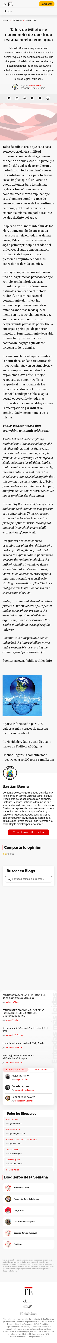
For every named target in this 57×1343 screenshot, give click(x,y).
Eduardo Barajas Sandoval (25, 1233)
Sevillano (18, 1244)
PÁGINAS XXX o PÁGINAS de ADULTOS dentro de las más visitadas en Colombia (25, 996)
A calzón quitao (13, 1160)
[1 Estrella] (3, 854)
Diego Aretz (19, 1210)
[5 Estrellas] (13, 854)
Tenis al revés (12, 1149)
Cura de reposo (20, 1086)
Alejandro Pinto (12, 1002)
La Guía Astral (12, 1170)
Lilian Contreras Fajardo (24, 1221)
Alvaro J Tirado (12, 1020)
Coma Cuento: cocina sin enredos (21, 1139)
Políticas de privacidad (27, 1321)
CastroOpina (12, 1119)
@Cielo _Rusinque (17, 1133)
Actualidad (17, 20)
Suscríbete (46, 4)
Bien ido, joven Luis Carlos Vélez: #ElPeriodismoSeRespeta (18, 1057)
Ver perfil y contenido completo (28, 832)
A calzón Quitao (16, 1164)
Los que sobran (13, 1129)
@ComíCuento (16, 1144)
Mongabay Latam (21, 1187)
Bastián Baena (35, 85)
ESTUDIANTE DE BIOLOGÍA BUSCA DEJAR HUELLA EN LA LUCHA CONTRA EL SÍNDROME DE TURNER (23, 1013)
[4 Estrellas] (11, 854)
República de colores (23, 1097)
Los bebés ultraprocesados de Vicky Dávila (24, 1043)
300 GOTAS (25, 88)
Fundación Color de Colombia (24, 1101)
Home (6, 20)
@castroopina (15, 1123)
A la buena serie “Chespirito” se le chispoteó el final (25, 1029)
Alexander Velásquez (14, 1035)
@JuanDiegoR (16, 1154)
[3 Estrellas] (8, 854)
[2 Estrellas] (6, 854)
